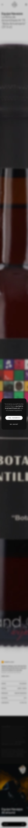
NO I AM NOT (14, 424)
